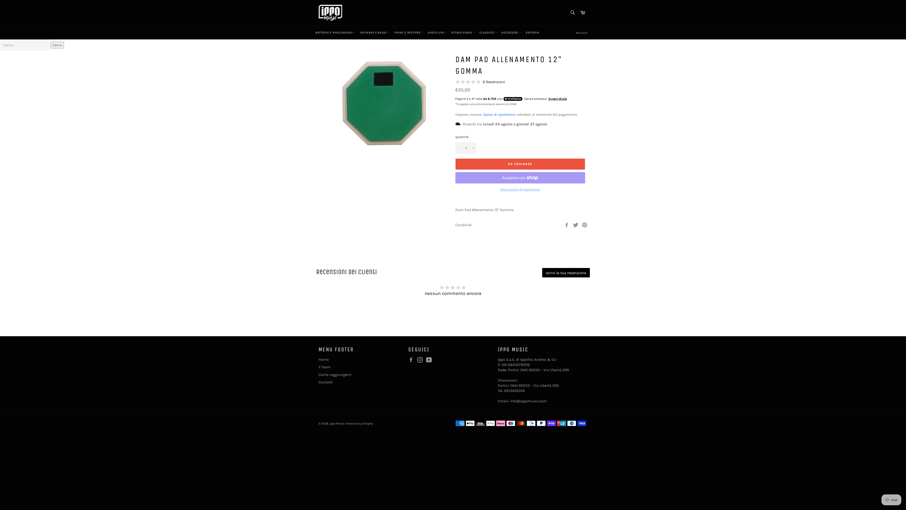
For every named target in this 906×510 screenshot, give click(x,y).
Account (581, 32)
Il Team (325, 367)
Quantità (462, 137)
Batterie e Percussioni (334, 32)
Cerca (57, 45)
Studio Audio (462, 32)
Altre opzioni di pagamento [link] (520, 189)
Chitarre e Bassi (374, 32)
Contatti (326, 382)
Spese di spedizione (499, 114)
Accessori (510, 32)
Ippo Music (337, 423)
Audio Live (436, 32)
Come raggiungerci (335, 374)
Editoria (532, 32)
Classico (487, 32)
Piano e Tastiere (407, 32)
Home (324, 359)
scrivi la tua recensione (566, 273)
